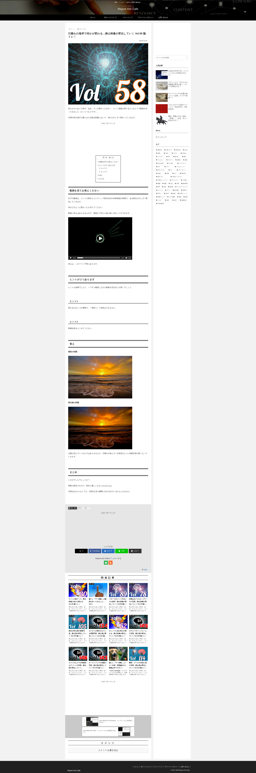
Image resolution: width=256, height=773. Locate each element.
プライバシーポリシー (171, 767)
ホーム (136, 767)
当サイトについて (146, 767)
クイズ (88, 508)
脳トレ (82, 508)
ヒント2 (104, 171)
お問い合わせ (184, 767)
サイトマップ (161, 137)
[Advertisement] (108, 139)
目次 (105, 157)
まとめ (101, 179)
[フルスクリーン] (130, 258)
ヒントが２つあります (107, 165)
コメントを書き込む (108, 750)
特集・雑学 (73, 508)
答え (101, 175)
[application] (100, 238)
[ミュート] (126, 258)
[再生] (71, 258)
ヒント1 (104, 168)
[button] (100, 239)
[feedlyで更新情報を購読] (106, 563)
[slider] (98, 257)
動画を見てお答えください (109, 162)
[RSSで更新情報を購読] (110, 563)
